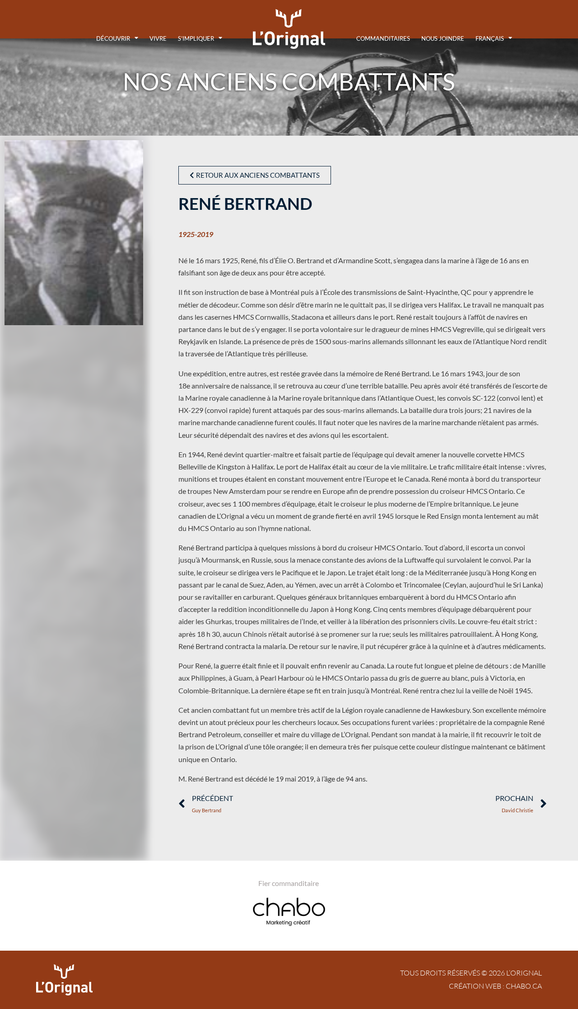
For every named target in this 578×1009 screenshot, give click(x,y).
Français (489, 38)
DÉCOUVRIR (113, 38)
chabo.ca (524, 985)
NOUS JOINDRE (442, 38)
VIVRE (158, 38)
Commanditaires (383, 38)
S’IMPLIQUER (196, 38)
